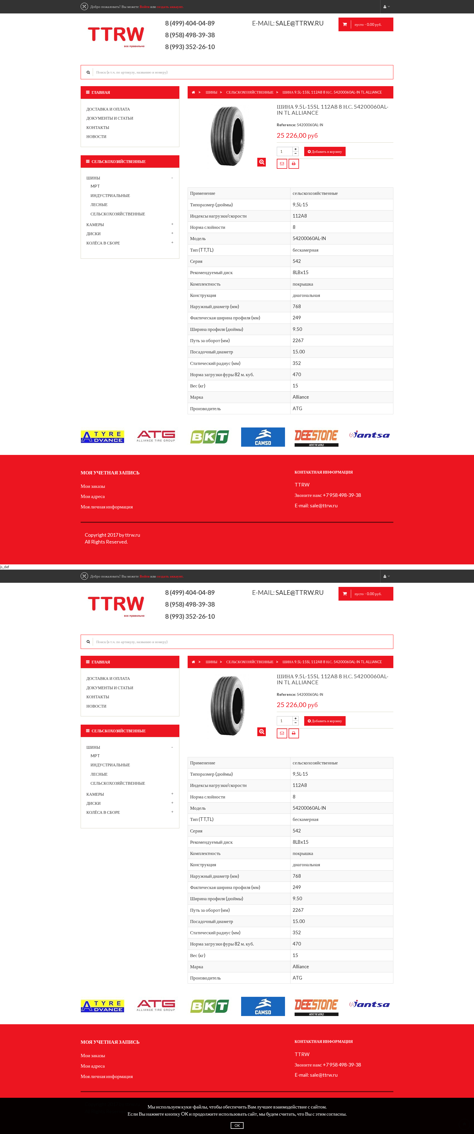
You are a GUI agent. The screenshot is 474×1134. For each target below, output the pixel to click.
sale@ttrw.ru (300, 23)
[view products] (103, 437)
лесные (99, 204)
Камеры (95, 224)
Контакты (97, 127)
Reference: (286, 125)
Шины (93, 177)
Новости (96, 136)
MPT (95, 186)
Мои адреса (93, 496)
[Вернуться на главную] (193, 92)
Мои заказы (93, 486)
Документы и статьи (109, 118)
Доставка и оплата (108, 108)
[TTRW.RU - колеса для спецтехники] (117, 34)
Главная (101, 92)
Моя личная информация (107, 506)
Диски (93, 233)
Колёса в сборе (103, 242)
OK (237, 1125)
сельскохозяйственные (118, 213)
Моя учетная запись (110, 472)
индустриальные (110, 195)
